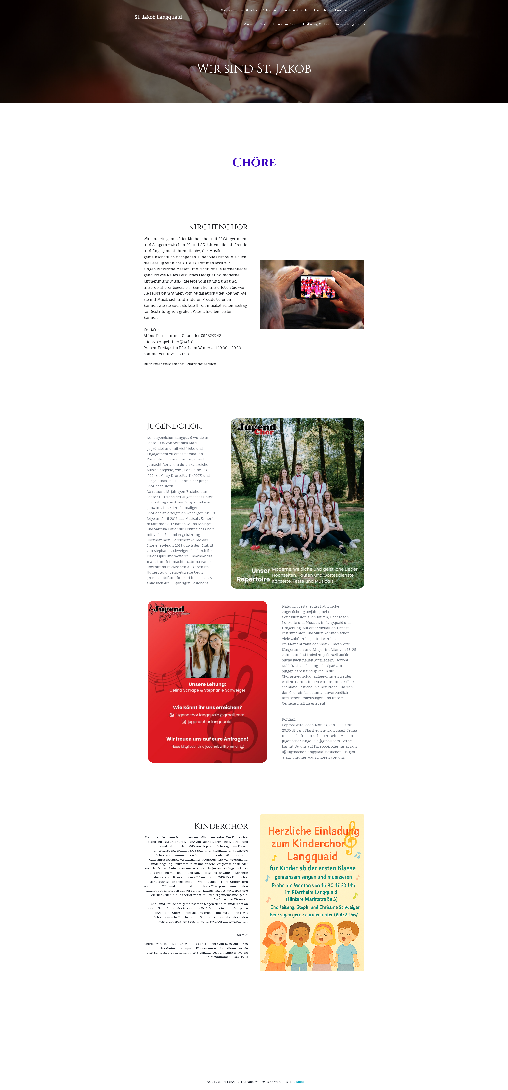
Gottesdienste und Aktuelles (239, 10)
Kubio (300, 1081)
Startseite (209, 10)
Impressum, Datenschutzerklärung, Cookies (301, 24)
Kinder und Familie (296, 10)
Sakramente (270, 10)
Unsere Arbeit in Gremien (351, 10)
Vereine (249, 24)
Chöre (263, 24)
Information (321, 10)
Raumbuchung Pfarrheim (351, 24)
